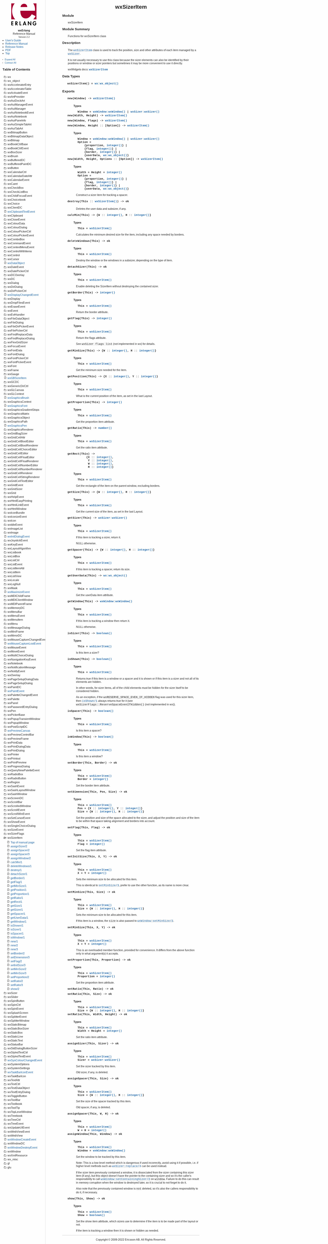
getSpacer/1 (18, 913)
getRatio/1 (17, 897)
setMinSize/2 (18, 969)
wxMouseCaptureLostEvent (24, 643)
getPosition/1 (18, 890)
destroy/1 (16, 870)
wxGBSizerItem (17, 378)
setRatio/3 (17, 985)
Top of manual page (23, 842)
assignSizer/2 (19, 846)
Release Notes (14, 46)
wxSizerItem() (104, 98)
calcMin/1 (16, 862)
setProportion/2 (20, 977)
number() (105, 428)
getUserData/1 (19, 917)
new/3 (14, 949)
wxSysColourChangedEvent (25, 1060)
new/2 (14, 945)
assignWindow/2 (21, 858)
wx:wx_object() (107, 83)
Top (7, 53)
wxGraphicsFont (17, 405)
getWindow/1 (18, 921)
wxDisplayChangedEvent (23, 294)
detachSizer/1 (19, 874)
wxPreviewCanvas (19, 730)
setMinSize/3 (18, 973)
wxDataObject (16, 263)
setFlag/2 (16, 961)
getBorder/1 (18, 878)
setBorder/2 (18, 953)
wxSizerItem (98, 69)
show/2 (15, 989)
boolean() (104, 633)
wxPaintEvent (16, 691)
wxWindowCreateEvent (22, 1139)
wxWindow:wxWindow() (109, 111)
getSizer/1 (17, 909)
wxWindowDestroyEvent (22, 1147)
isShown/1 (17, 925)
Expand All (10, 59)
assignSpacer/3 (20, 854)
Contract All (10, 62)
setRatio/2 (17, 981)
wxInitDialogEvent (19, 536)
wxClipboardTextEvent (21, 211)
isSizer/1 (16, 929)
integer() (114, 145)
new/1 (14, 941)
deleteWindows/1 (21, 866)
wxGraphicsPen (17, 425)
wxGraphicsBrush (18, 397)
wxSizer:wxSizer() (145, 111)
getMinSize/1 (18, 885)
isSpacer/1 (17, 933)
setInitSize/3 (18, 965)
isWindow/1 (18, 937)
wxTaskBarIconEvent (20, 1072)
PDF (8, 50)
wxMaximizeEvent (19, 592)
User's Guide (13, 40)
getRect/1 (16, 901)
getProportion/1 (20, 894)
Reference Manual (16, 43)
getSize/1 (16, 905)
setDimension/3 (20, 957)
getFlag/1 (16, 882)
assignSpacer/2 (20, 850)
